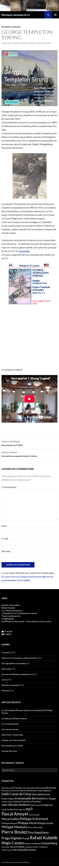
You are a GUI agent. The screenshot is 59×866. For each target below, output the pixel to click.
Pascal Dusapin (34, 815)
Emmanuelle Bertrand (29, 798)
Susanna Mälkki (17, 846)
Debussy (47, 790)
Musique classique (11, 27)
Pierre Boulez (14, 831)
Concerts (6, 652)
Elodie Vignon (8, 798)
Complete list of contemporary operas (19, 613)
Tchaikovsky (43, 847)
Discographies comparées (14, 663)
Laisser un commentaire (39, 43)
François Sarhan (7, 802)
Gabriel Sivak (20, 801)
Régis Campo (13, 842)
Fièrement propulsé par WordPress (15, 862)
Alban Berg (6, 788)
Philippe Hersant (9, 823)
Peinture (6, 690)
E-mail (5, 538)
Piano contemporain (11, 616)
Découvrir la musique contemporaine (19, 658)
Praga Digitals (12, 838)
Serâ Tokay (6, 847)
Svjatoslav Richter (31, 847)
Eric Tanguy (50, 798)
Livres (4, 679)
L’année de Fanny (9, 751)
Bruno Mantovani (28, 790)
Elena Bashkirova (41, 794)
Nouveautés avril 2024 (12, 443)
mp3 (29, 809)
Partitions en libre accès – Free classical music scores (26, 621)
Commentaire (9, 487)
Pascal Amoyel (15, 813)
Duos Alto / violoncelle (12, 734)
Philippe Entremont (34, 819)
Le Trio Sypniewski (10, 724)
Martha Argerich (19, 809)
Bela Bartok (50, 787)
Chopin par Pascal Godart (14, 740)
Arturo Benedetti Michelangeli (34, 788)
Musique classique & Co (16, 14)
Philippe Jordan (45, 823)
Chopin (40, 791)
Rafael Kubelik (43, 837)
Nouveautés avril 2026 (12, 745)
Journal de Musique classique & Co (18, 674)
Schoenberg (49, 843)
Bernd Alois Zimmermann (11, 791)
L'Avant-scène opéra (11, 605)
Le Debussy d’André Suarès (14, 718)
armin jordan (16, 787)
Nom (4, 525)
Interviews (6, 668)
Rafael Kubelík (8, 607)
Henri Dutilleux (33, 801)
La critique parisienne (12, 610)
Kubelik (32, 805)
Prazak (25, 838)
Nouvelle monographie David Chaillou (19, 454)
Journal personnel (10, 729)
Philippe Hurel (27, 823)
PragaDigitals (8, 618)
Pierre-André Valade (35, 827)
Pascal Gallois (10, 819)
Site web (6, 551)
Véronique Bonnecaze (24, 849)
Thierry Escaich (7, 850)
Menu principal (55, 14)
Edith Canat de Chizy (16, 794)
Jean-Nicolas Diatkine (15, 804)
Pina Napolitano (38, 832)
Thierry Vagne (19, 43)
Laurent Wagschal (44, 805)
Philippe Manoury (14, 827)
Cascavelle (23, 251)
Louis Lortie (7, 809)
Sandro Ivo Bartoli (32, 843)
